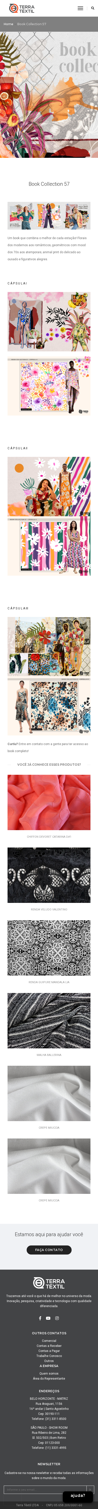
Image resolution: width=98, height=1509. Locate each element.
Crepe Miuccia (49, 1127)
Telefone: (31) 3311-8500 (49, 1419)
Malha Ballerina (49, 1055)
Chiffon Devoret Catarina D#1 (49, 836)
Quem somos (49, 1373)
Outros (49, 1361)
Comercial (49, 1341)
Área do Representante (49, 1378)
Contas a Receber (49, 1346)
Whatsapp (78, 1470)
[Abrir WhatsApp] (85, 1496)
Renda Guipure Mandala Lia (49, 982)
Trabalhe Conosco (49, 1356)
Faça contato (49, 1250)
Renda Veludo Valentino (49, 909)
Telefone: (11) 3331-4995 (49, 1448)
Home (8, 24)
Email (77, 1480)
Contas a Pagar (49, 1351)
